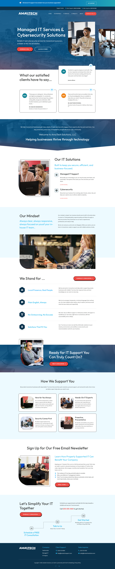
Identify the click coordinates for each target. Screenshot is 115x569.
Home (50, 14)
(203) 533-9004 (61, 551)
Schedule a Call (90, 14)
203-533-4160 (83, 551)
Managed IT (45, 553)
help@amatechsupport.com (65, 553)
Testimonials (57, 14)
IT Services (66, 14)
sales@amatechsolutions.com (87, 553)
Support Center (60, 8)
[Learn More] (64, 184)
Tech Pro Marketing (69, 563)
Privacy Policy (78, 563)
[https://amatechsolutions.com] (28, 14)
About (81, 14)
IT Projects (74, 14)
